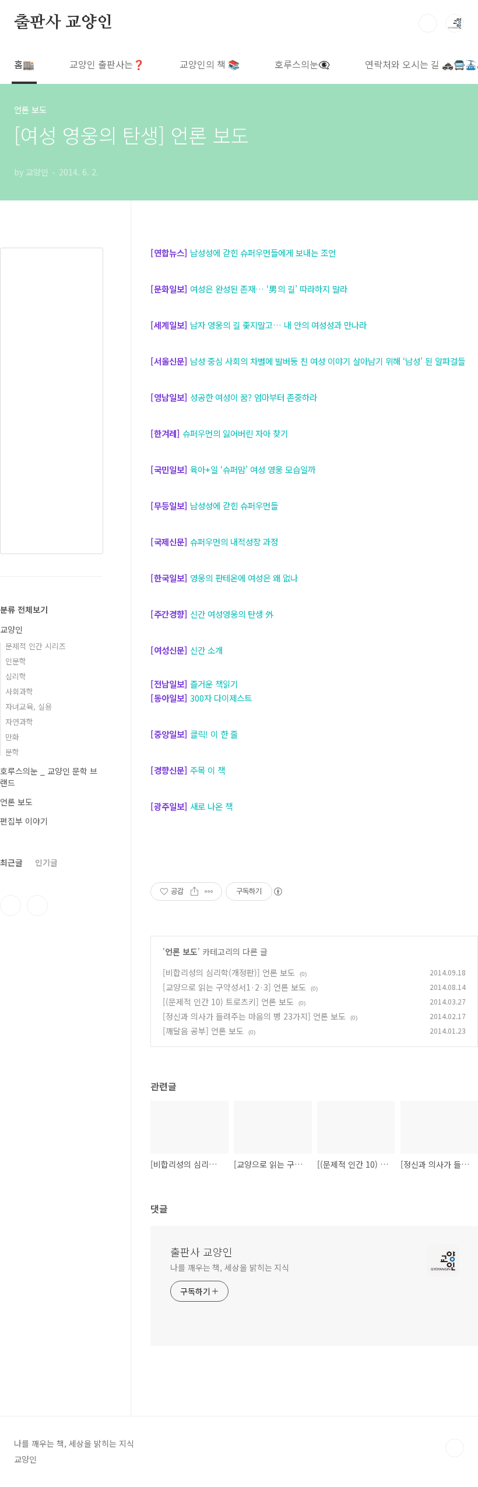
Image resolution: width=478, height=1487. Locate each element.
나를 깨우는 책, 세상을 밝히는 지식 (229, 1267)
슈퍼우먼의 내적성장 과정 (234, 541)
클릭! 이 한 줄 (214, 734)
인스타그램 (10, 905)
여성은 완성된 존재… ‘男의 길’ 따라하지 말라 (268, 289)
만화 (12, 736)
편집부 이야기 (24, 821)
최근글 (11, 862)
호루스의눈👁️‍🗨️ (302, 64)
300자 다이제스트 (221, 698)
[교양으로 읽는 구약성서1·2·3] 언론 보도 (234, 987)
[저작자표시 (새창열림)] (277, 891)
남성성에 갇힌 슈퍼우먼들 (234, 505)
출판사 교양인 (63, 23)
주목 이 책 (207, 770)
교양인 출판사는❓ (107, 64)
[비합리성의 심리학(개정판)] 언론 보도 (229, 972)
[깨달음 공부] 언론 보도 (203, 1031)
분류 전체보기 (24, 609)
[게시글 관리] (209, 891)
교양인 (11, 629)
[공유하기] (194, 891)
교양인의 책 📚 (210, 64)
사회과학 (19, 691)
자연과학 (19, 721)
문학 (12, 751)
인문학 (15, 661)
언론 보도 (181, 951)
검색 (428, 23)
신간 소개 (206, 650)
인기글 (46, 862)
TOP (454, 1448)
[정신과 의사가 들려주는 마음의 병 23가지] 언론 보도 (254, 1016)
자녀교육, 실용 (28, 706)
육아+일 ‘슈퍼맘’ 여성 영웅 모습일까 (252, 469)
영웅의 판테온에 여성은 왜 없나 (244, 578)
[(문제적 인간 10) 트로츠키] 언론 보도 (228, 1001)
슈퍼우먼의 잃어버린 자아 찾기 (235, 433)
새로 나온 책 (211, 806)
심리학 (15, 676)
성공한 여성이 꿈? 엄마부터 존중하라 (252, 397)
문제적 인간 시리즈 (35, 645)
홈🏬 (24, 64)
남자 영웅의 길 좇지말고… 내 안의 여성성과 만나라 (278, 325)
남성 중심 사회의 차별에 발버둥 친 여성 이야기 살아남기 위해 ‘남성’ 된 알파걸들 (327, 361)
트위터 (37, 905)
